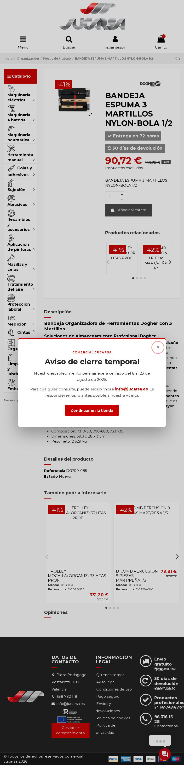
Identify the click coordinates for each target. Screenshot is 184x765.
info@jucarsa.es (131, 389)
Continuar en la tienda (92, 410)
